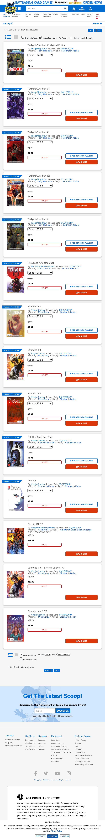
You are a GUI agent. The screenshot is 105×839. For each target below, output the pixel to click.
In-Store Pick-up (80, 740)
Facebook (42, 740)
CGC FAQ (78, 749)
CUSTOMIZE (40, 836)
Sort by (77, 38)
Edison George (84, 529)
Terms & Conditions (82, 758)
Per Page (62, 38)
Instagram (42, 743)
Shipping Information (82, 762)
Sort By (7, 23)
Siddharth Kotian (70, 50)
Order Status (55, 740)
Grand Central (30, 743)
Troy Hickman (45, 50)
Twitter (40, 746)
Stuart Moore (44, 268)
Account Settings (57, 743)
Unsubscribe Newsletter (83, 755)
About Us (9, 735)
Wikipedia (9, 743)
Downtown (29, 740)
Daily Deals (49, 716)
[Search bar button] (65, 8)
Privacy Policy (80, 752)
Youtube (41, 749)
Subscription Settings (59, 746)
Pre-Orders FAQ (56, 758)
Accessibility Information (84, 765)
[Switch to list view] (8, 37)
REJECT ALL (64, 836)
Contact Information (12, 740)
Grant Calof (43, 529)
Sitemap (78, 743)
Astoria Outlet (30, 749)
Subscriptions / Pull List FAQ (61, 752)
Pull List (54, 755)
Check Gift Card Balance (60, 749)
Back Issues (65, 716)
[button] (19, 8)
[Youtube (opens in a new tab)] (57, 774)
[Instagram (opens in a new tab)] (69, 774)
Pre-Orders (55, 762)
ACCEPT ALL (52, 836)
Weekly (37, 716)
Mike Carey (43, 312)
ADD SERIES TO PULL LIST (82, 112)
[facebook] (35, 774)
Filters (96, 23)
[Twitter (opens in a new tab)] (45, 774)
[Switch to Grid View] (16, 37)
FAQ (76, 746)
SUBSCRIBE (63, 711)
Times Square (30, 746)
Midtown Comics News (14, 746)
